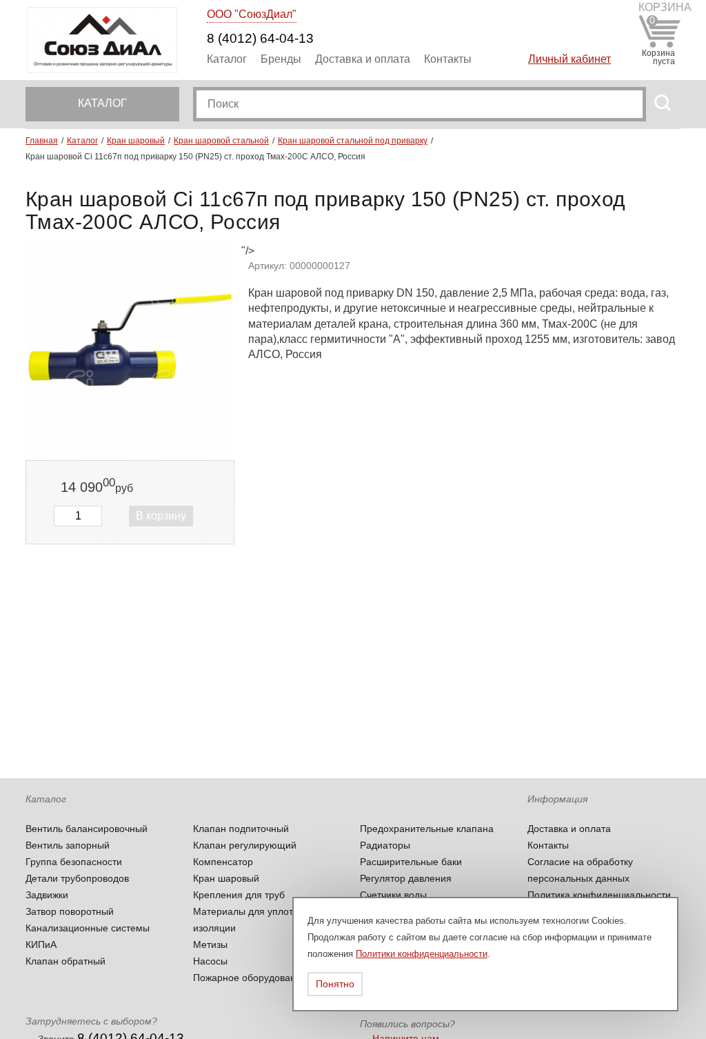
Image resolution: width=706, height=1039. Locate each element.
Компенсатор (223, 861)
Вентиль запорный (68, 845)
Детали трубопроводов (77, 878)
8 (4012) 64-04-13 (260, 38)
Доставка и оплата (362, 59)
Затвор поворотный (70, 911)
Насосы (210, 961)
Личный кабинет (569, 59)
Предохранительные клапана (427, 828)
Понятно (335, 983)
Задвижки (47, 894)
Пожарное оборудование (250, 977)
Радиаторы (385, 845)
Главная (42, 141)
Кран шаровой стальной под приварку (352, 141)
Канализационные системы (88, 927)
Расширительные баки (411, 861)
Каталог (227, 59)
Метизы (210, 944)
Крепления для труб (239, 894)
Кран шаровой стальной (221, 141)
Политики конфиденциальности (421, 954)
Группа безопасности (74, 861)
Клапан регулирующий (244, 845)
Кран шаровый (136, 141)
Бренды (281, 59)
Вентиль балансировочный (87, 828)
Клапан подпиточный (241, 828)
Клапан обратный (65, 961)
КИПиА (41, 944)
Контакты (448, 59)
